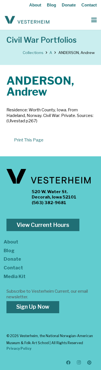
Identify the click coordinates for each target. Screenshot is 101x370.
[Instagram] (79, 362)
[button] (94, 20)
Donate (69, 5)
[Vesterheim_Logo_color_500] (27, 20)
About (35, 5)
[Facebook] (68, 362)
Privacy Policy (18, 348)
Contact (89, 5)
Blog (51, 5)
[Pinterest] (89, 362)
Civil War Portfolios (41, 40)
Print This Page (28, 140)
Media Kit (15, 276)
